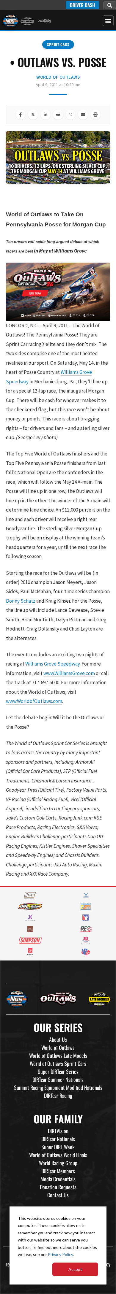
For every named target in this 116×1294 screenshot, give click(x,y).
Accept (75, 1269)
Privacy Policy (60, 1254)
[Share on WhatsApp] (70, 114)
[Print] (95, 114)
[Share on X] (33, 114)
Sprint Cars (58, 44)
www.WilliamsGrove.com (69, 673)
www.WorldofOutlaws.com (34, 701)
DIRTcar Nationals (58, 1139)
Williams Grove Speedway (52, 664)
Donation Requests (58, 1187)
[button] (110, 5)
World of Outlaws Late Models (58, 1055)
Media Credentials (58, 1179)
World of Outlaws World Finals (58, 1155)
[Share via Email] (83, 114)
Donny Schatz (20, 601)
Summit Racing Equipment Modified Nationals (58, 1087)
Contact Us (58, 1195)
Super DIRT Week (58, 1147)
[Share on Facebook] (20, 114)
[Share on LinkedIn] (45, 114)
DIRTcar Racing (58, 1095)
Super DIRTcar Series (58, 1071)
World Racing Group (58, 1163)
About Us (58, 1039)
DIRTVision (58, 1131)
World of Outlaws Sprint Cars (58, 1063)
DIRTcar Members (58, 1171)
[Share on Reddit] (58, 114)
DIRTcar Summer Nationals (58, 1079)
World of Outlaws (58, 77)
